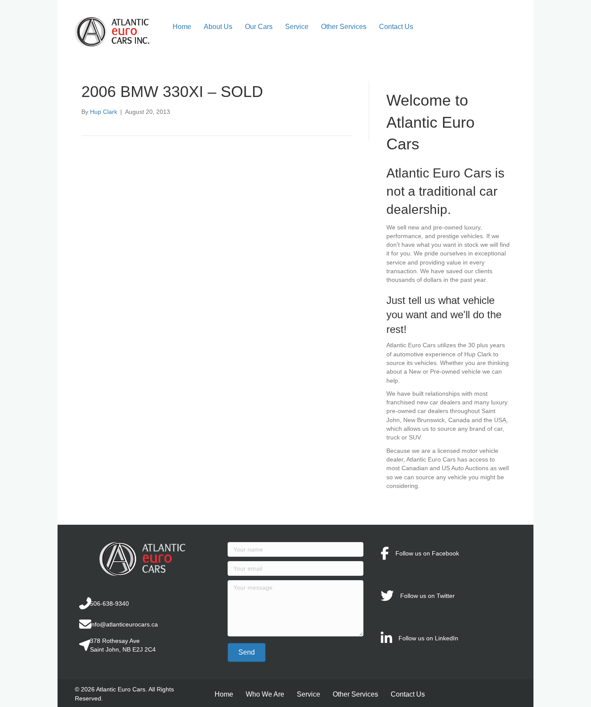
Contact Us (396, 26)
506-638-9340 (109, 603)
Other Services (343, 26)
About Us (218, 26)
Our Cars (259, 26)
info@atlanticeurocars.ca (124, 624)
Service (296, 26)
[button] (247, 652)
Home (182, 26)
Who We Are (265, 694)
